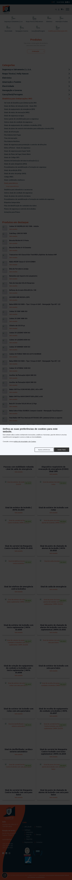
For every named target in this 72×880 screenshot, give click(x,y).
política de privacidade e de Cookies (25, 441)
